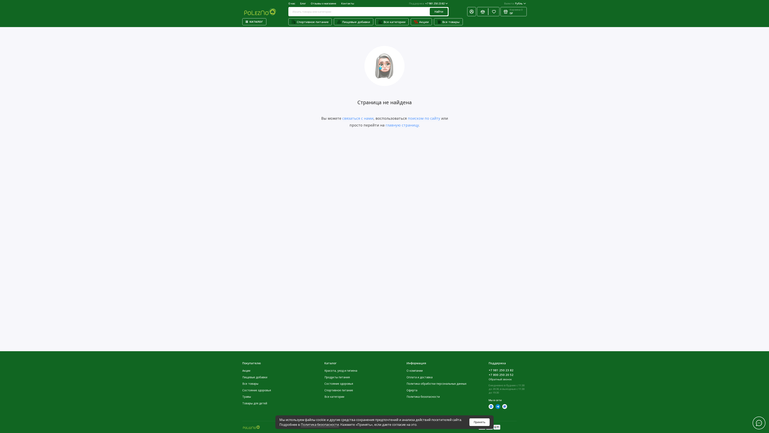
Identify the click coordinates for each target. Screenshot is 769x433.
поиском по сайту (424, 118)
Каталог (256, 21)
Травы (246, 397)
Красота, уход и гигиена (340, 370)
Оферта (412, 390)
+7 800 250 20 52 (501, 375)
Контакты (347, 3)
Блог (303, 3)
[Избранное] (493, 11)
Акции (424, 22)
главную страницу (402, 125)
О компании (415, 370)
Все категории (395, 22)
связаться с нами (357, 118)
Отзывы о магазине (323, 3)
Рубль (513, 3)
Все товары (451, 22)
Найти (438, 11)
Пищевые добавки (356, 22)
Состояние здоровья (256, 390)
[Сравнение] (482, 11)
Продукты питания (337, 377)
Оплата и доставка (420, 377)
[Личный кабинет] (471, 11)
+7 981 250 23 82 (427, 3)
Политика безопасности (320, 424)
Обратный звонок (500, 379)
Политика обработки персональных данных (436, 383)
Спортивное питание (313, 22)
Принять (479, 422)
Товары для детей (254, 403)
